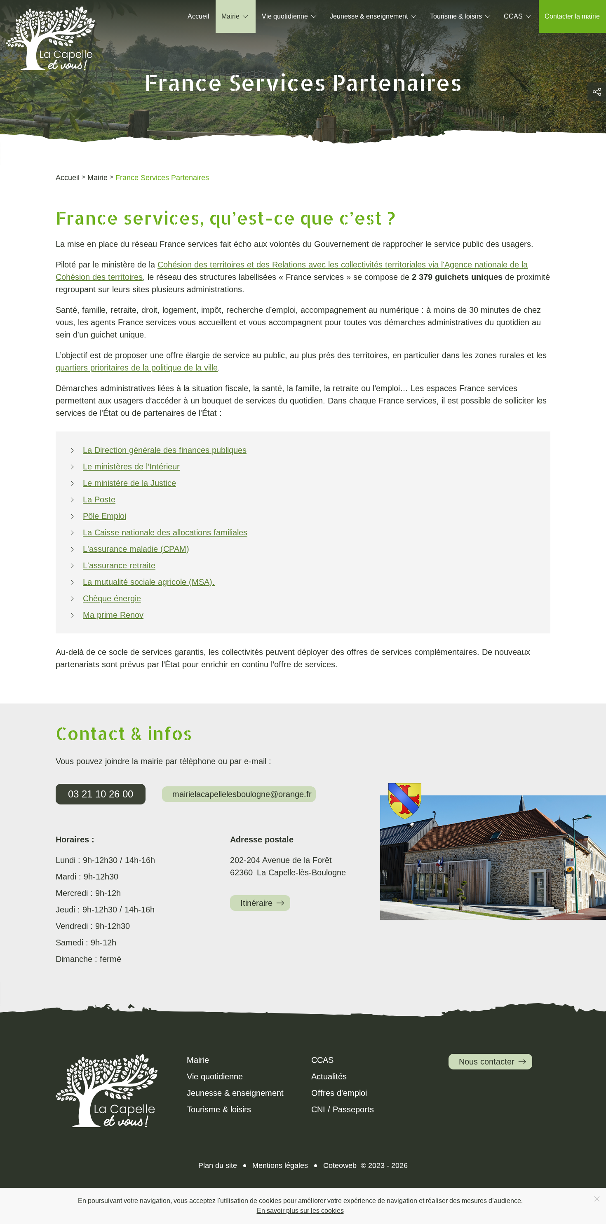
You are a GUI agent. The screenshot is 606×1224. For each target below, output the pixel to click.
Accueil (198, 16)
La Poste (99, 499)
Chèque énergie (112, 598)
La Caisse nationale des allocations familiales (165, 532)
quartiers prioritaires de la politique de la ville (137, 367)
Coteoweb (340, 1165)
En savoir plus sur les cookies (300, 1210)
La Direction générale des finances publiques (165, 450)
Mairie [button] (230, 16)
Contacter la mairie (572, 16)
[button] (596, 91)
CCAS (322, 1060)
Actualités (329, 1076)
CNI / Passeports (342, 1109)
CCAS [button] (513, 16)
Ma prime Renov (113, 614)
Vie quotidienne (215, 1076)
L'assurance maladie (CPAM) (136, 548)
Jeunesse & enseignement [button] (369, 16)
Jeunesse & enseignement (235, 1092)
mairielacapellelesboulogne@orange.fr (242, 794)
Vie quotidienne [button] (285, 16)
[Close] (597, 1199)
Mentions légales (280, 1165)
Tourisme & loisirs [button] (456, 16)
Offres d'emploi (339, 1092)
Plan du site (217, 1165)
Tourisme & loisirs (219, 1109)
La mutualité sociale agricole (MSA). (149, 581)
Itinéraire (256, 902)
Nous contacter (486, 1061)
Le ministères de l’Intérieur (131, 466)
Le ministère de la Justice (129, 483)
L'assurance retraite (119, 565)
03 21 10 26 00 (100, 794)
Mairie (198, 1060)
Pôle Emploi (104, 516)
